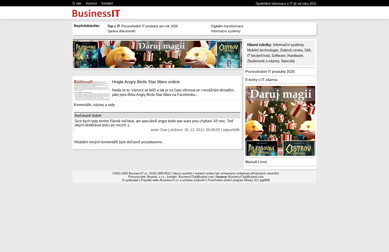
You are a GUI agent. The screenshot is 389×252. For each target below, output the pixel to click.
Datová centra (291, 50)
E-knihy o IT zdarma (261, 80)
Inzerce (91, 3)
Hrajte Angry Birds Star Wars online (146, 81)
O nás (76, 3)
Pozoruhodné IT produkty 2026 (270, 72)
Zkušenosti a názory (263, 61)
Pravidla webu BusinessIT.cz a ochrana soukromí (173, 180)
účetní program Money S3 (241, 180)
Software (278, 56)
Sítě (307, 50)
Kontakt (107, 3)
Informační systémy (226, 31)
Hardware (295, 56)
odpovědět (231, 130)
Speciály (288, 61)
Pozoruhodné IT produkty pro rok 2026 (142, 26)
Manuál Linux (256, 162)
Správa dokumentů (121, 31)
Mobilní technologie (262, 50)
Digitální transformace (227, 26)
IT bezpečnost (258, 56)
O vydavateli (130, 180)
